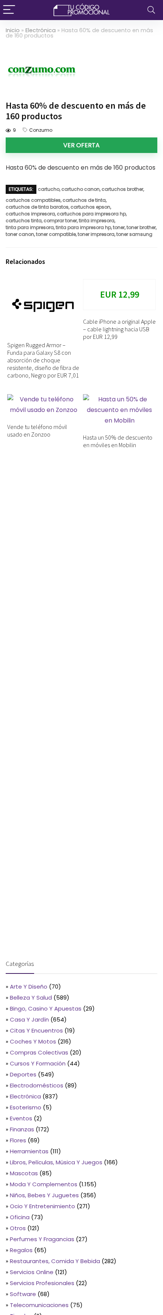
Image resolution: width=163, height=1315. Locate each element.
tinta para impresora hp (83, 227)
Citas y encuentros (36, 1030)
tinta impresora (96, 220)
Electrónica (40, 30)
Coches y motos (33, 1041)
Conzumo (40, 130)
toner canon (20, 234)
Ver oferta (81, 145)
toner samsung (134, 234)
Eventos (21, 1118)
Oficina (20, 1217)
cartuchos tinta (24, 220)
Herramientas (29, 1151)
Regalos (21, 1250)
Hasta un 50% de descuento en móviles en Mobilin (117, 441)
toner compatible (56, 234)
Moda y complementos (43, 1184)
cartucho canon (80, 189)
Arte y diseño (28, 987)
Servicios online (31, 1272)
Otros (18, 1228)
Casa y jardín (29, 1019)
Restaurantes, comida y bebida (55, 1261)
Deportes (23, 1074)
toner (119, 227)
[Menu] (9, 10)
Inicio (13, 30)
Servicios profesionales (42, 1283)
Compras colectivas (39, 1052)
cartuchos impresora (30, 214)
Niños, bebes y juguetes (44, 1195)
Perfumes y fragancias (42, 1239)
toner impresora (96, 234)
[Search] (151, 10)
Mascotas (24, 1173)
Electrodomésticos (36, 1085)
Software (23, 1294)
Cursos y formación (38, 1063)
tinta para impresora (30, 227)
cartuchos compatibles (33, 200)
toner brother (141, 227)
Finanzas (22, 1129)
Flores (18, 1140)
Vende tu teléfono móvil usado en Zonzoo (37, 430)
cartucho (49, 189)
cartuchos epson (90, 207)
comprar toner (60, 220)
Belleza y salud (31, 997)
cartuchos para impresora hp (91, 214)
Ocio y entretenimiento (42, 1206)
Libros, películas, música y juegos (56, 1162)
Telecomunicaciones (39, 1305)
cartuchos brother (122, 189)
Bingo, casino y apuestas (46, 1008)
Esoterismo (25, 1107)
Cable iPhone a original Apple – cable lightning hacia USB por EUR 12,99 (119, 329)
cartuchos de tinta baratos (37, 207)
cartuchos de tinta (84, 200)
